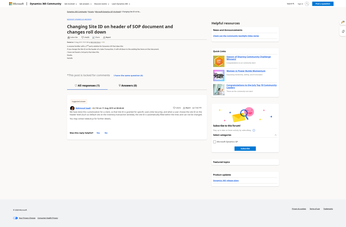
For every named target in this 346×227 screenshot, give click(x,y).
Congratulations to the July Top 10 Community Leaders (252, 86)
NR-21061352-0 (96, 42)
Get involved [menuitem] (69, 4)
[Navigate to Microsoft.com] (16, 3)
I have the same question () (128, 75)
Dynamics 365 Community (45, 3)
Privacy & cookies (299, 209)
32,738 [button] (96, 108)
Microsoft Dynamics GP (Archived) (108, 12)
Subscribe (245, 148)
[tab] (87, 87)
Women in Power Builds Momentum (246, 71)
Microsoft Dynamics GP (227, 142)
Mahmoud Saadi (83, 108)
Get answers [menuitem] (84, 4)
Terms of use (315, 209)
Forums (91, 12)
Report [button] (108, 37)
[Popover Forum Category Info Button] (254, 130)
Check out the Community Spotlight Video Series (236, 36)
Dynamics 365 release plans (226, 180)
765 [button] (103, 42)
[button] (290, 3)
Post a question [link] (323, 3)
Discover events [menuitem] (100, 4)
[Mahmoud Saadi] (72, 108)
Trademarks (328, 209)
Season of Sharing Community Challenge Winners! (249, 58)
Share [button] (97, 37)
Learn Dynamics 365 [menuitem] (120, 4)
